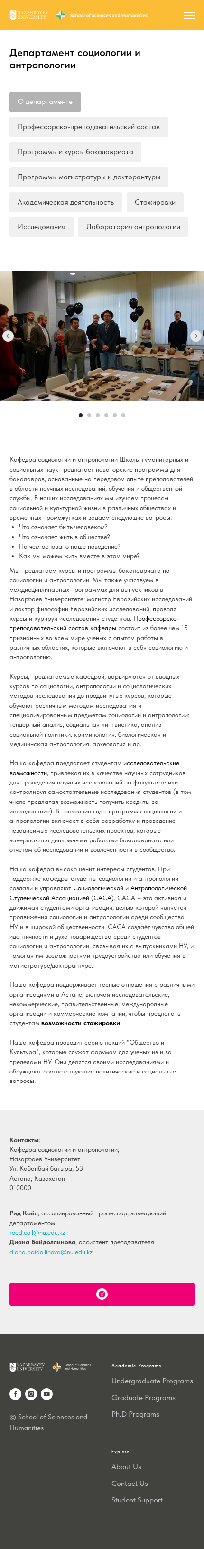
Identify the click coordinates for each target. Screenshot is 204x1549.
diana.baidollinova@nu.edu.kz (51, 1252)
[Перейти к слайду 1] (81, 415)
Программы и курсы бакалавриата (75, 151)
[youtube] (47, 1394)
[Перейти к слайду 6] (123, 415)
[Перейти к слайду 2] (89, 415)
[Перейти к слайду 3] (98, 415)
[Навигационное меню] (189, 15)
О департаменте (45, 101)
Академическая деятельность (66, 201)
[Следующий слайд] (196, 336)
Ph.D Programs (135, 1413)
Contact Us (129, 1483)
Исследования (41, 226)
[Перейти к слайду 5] (115, 415)
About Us (126, 1466)
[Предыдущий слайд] (8, 336)
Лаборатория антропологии (133, 226)
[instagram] (31, 1394)
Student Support (137, 1499)
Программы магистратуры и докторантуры (89, 176)
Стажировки (155, 201)
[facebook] (15, 1394)
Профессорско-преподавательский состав (89, 126)
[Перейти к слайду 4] (106, 415)
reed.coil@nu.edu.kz (37, 1232)
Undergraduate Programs (152, 1380)
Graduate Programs (143, 1397)
